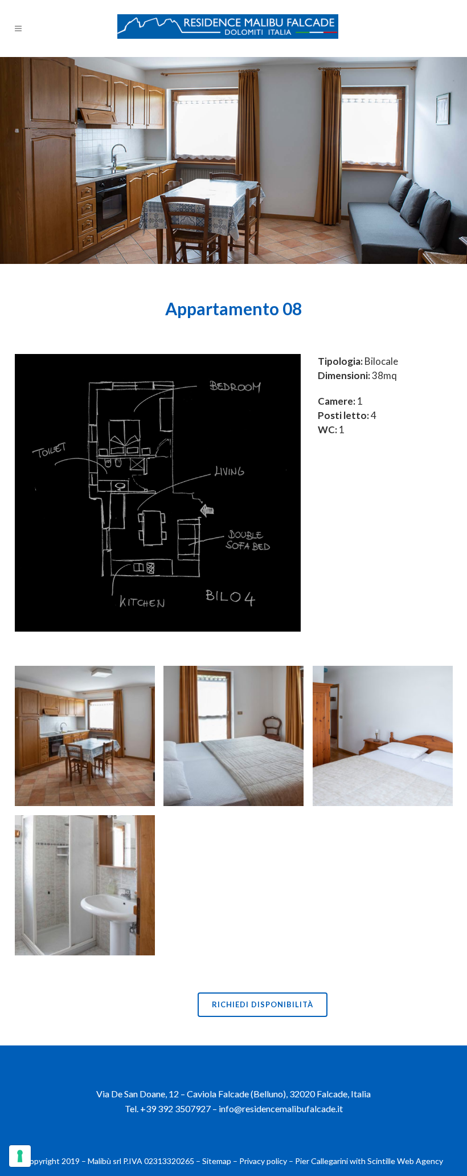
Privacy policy (263, 1161)
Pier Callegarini (321, 1161)
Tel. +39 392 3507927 (168, 1108)
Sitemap (216, 1161)
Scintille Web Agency (405, 1161)
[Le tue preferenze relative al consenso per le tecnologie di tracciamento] (20, 1156)
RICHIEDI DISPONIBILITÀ (262, 1004)
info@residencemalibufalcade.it (281, 1108)
